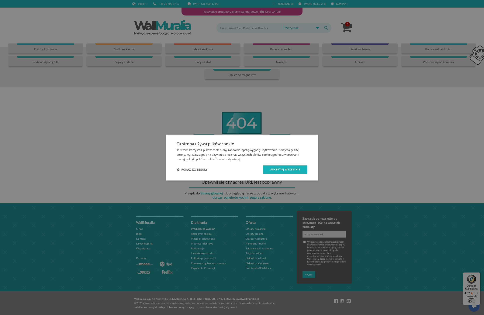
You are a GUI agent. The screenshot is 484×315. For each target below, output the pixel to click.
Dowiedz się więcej (228, 159)
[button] (192, 170)
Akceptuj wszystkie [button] (285, 169)
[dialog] (242, 157)
